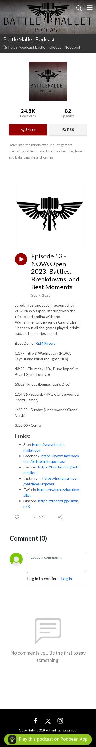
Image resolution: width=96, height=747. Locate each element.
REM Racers (45, 343)
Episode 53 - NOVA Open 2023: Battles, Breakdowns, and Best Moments (55, 271)
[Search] (79, 7)
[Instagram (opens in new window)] (60, 720)
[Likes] (17, 517)
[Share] (61, 517)
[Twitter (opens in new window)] (48, 720)
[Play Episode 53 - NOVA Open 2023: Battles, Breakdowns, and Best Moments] (21, 259)
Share (30, 129)
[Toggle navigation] (90, 7)
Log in (66, 578)
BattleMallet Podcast (29, 39)
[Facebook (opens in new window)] (36, 720)
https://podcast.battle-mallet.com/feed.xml (44, 47)
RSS (70, 129)
